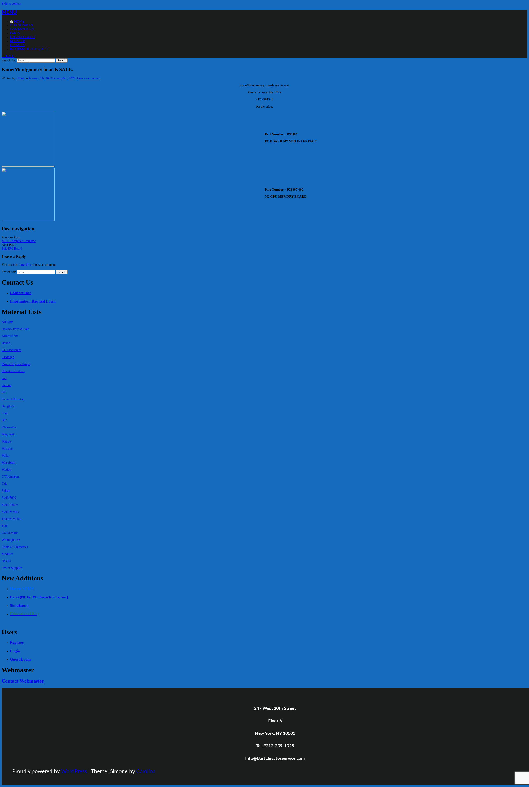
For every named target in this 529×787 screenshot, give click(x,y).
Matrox (6, 441)
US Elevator (10, 533)
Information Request (29, 49)
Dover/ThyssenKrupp (16, 364)
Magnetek (8, 434)
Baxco (6, 343)
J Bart (20, 78)
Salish (6, 490)
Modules (7, 554)
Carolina (145, 771)
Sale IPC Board (12, 248)
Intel (4, 413)
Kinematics (9, 427)
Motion (6, 469)
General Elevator (13, 399)
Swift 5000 (9, 497)
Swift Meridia (11, 511)
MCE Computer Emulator (19, 241)
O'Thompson (10, 476)
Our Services (21, 25)
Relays (6, 561)
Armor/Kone (10, 336)
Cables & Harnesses (15, 547)
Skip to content (11, 3)
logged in (25, 264)
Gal (4, 378)
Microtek (7, 448)
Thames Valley (11, 518)
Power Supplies (12, 568)
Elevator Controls (13, 371)
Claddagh (8, 357)
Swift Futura (10, 504)
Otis (4, 483)
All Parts (7, 322)
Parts (15, 33)
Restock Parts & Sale (15, 329)
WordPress (74, 771)
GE (4, 392)
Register (17, 41)
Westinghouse (11, 540)
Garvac (6, 385)
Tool (5, 525)
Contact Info (22, 29)
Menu (9, 12)
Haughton (8, 406)
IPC (4, 420)
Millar (6, 455)
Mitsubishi (8, 462)
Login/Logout (22, 37)
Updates (17, 45)
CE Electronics (11, 350)
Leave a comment (88, 78)
